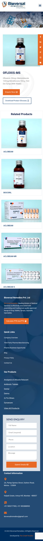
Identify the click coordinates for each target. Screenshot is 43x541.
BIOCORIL (7, 193)
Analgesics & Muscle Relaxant (16, 380)
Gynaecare (8, 403)
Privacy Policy (9, 358)
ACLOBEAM (8, 152)
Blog (5, 353)
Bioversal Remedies (11, 303)
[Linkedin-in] (40, 42)
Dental (6, 389)
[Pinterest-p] (40, 52)
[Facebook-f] (40, 36)
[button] (40, 5)
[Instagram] (40, 57)
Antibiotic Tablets (11, 384)
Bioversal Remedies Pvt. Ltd (17, 297)
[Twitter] (40, 47)
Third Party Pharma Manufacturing (16, 343)
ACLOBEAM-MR (10, 256)
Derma (6, 393)
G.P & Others (9, 398)
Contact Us (8, 363)
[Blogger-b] (40, 62)
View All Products (11, 408)
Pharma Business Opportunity (14, 348)
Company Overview (11, 338)
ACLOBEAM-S (9, 287)
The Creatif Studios (26, 536)
